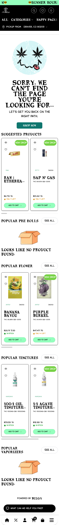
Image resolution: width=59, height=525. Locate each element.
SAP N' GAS (44, 177)
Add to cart (13, 205)
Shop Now (29, 125)
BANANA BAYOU (12, 314)
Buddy (37, 498)
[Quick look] (5, 142)
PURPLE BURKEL (41, 314)
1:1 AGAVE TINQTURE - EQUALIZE (43, 406)
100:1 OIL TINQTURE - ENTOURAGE (15, 406)
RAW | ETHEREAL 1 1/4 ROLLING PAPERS (14, 179)
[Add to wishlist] (5, 149)
